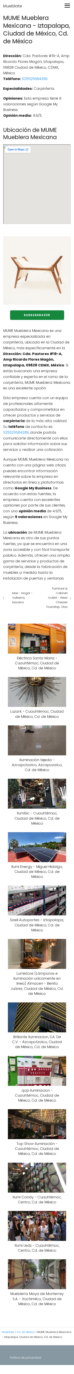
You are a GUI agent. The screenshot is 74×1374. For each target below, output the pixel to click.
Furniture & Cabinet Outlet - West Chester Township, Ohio (57, 597)
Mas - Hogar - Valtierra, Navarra (22, 597)
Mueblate (12, 6)
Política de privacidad (25, 1358)
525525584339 (34, 78)
